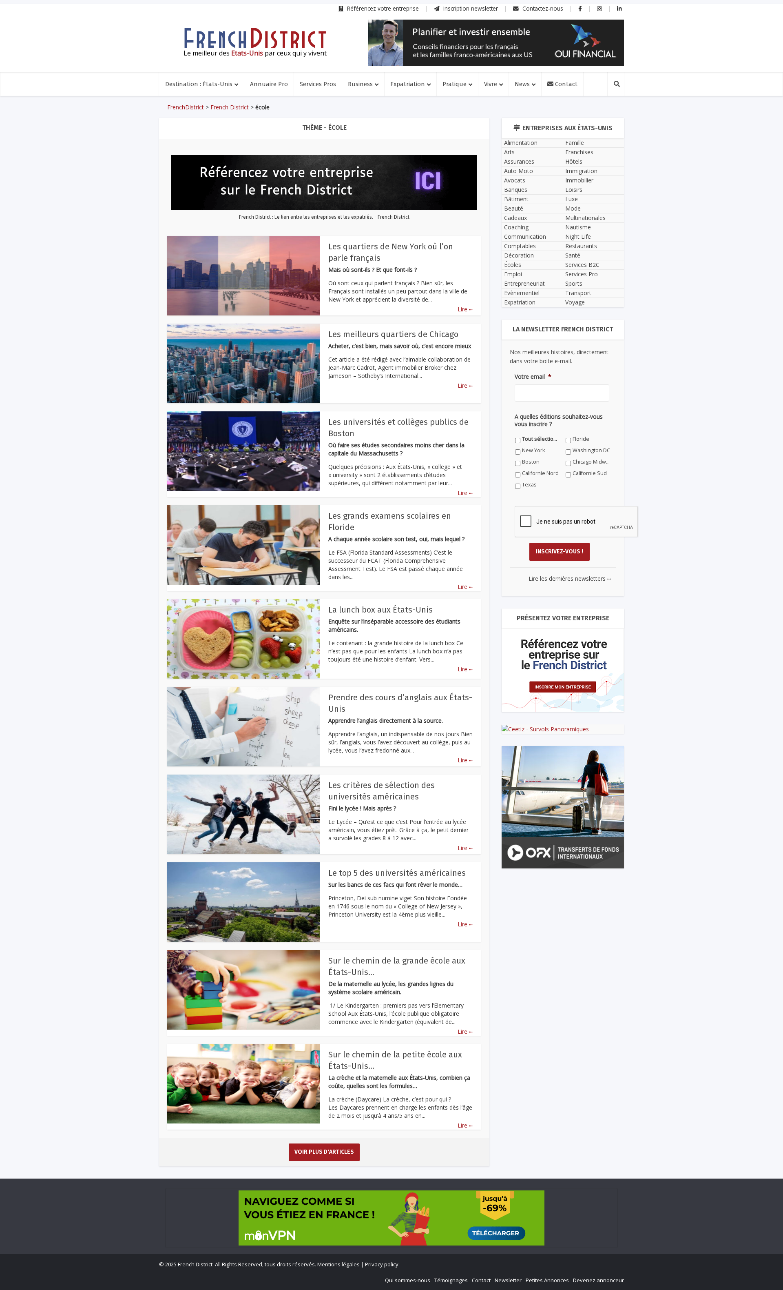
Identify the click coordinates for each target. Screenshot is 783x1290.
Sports (573, 283)
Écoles (512, 265)
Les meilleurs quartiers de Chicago (393, 334)
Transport (578, 293)
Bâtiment (516, 199)
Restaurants (581, 246)
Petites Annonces (547, 1280)
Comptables (520, 246)
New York (533, 450)
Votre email (533, 376)
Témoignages (451, 1280)
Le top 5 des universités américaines (397, 873)
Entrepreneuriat (524, 283)
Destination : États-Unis (198, 84)
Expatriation (407, 84)
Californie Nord (540, 473)
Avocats (514, 180)
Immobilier (579, 180)
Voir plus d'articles (324, 1151)
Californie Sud (590, 473)
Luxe (571, 199)
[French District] (255, 38)
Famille (574, 143)
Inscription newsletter (470, 8)
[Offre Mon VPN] (391, 1218)
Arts (509, 152)
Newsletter (508, 1280)
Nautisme (578, 227)
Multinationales (585, 218)
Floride (581, 438)
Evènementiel (522, 293)
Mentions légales (338, 1264)
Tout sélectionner (541, 438)
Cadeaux (515, 218)
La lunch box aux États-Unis (380, 610)
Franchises (579, 152)
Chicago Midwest (591, 461)
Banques (515, 189)
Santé (572, 255)
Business (360, 84)
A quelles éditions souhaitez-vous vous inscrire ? (559, 420)
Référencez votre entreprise (382, 8)
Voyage (575, 302)
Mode (573, 208)
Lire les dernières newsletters (570, 578)
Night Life (578, 236)
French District (229, 107)
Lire (465, 309)
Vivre (490, 84)
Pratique (454, 84)
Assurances (519, 161)
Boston (531, 461)
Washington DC (591, 450)
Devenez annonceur (598, 1280)
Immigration (581, 171)
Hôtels (573, 161)
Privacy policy (381, 1264)
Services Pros (318, 84)
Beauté (513, 208)
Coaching (516, 227)
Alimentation (520, 143)
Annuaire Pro (269, 84)
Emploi (513, 274)
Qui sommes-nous (407, 1280)
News (522, 84)
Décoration (519, 255)
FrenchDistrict (185, 107)
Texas (529, 484)
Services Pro (581, 274)
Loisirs (573, 189)
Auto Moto (518, 171)
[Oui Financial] (496, 43)
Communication (525, 236)
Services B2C (582, 265)
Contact (565, 84)
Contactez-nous (542, 8)
